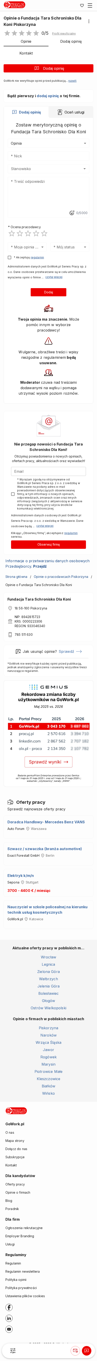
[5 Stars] (44, 233)
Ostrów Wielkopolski (48, 1008)
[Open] (84, 169)
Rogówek (48, 1057)
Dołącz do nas (16, 1149)
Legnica (48, 964)
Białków (48, 1086)
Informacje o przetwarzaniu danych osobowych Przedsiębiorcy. (47, 564)
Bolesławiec (48, 993)
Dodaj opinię (53, 68)
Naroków (48, 1035)
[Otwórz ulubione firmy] (82, 5)
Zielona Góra (48, 971)
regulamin (37, 257)
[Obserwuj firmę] (75, 1351)
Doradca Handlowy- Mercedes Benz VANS (46, 822)
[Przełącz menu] (90, 5)
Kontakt (11, 1165)
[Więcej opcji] (88, 21)
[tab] (26, 112)
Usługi (10, 1244)
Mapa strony (14, 1141)
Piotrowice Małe (48, 1071)
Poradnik (12, 1209)
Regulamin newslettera (22, 1271)
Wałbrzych (48, 979)
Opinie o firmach (17, 1192)
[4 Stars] (36, 233)
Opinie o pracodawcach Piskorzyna (61, 577)
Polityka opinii (15, 1280)
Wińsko (48, 1093)
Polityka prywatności (21, 1288)
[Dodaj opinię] (86, 1351)
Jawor (48, 1049)
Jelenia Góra (48, 986)
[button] (64, 33)
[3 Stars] (28, 233)
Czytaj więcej (53, 277)
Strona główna (16, 577)
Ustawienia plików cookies (25, 1296)
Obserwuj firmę (48, 544)
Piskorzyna (48, 1028)
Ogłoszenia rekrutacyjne (24, 1228)
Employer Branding (19, 1236)
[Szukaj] (12, 1350)
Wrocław (48, 957)
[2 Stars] (20, 233)
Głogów (48, 1000)
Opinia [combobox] (16, 143)
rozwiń (72, 80)
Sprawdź (66, 651)
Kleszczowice (48, 1078)
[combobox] (42, 169)
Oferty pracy (15, 1184)
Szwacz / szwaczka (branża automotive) (44, 848)
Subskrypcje (15, 1157)
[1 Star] (12, 233)
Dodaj (48, 292)
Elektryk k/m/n (20, 875)
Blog (8, 1201)
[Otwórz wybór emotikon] (71, 213)
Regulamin (13, 1263)
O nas (9, 1132)
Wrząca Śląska (48, 1042)
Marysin (48, 1064)
